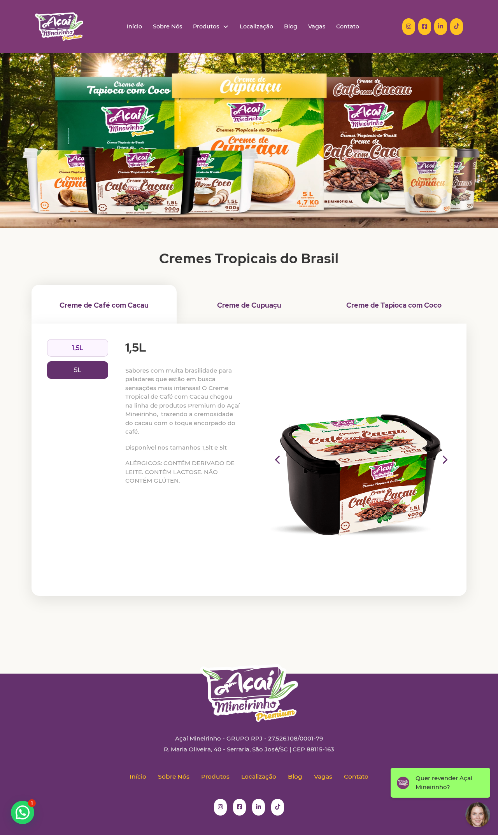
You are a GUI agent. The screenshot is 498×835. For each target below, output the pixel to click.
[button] (277, 459)
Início (134, 27)
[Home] (59, 26)
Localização (256, 27)
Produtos (206, 27)
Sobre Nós (167, 27)
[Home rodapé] (249, 687)
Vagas (316, 27)
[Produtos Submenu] (226, 27)
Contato (347, 27)
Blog (290, 27)
